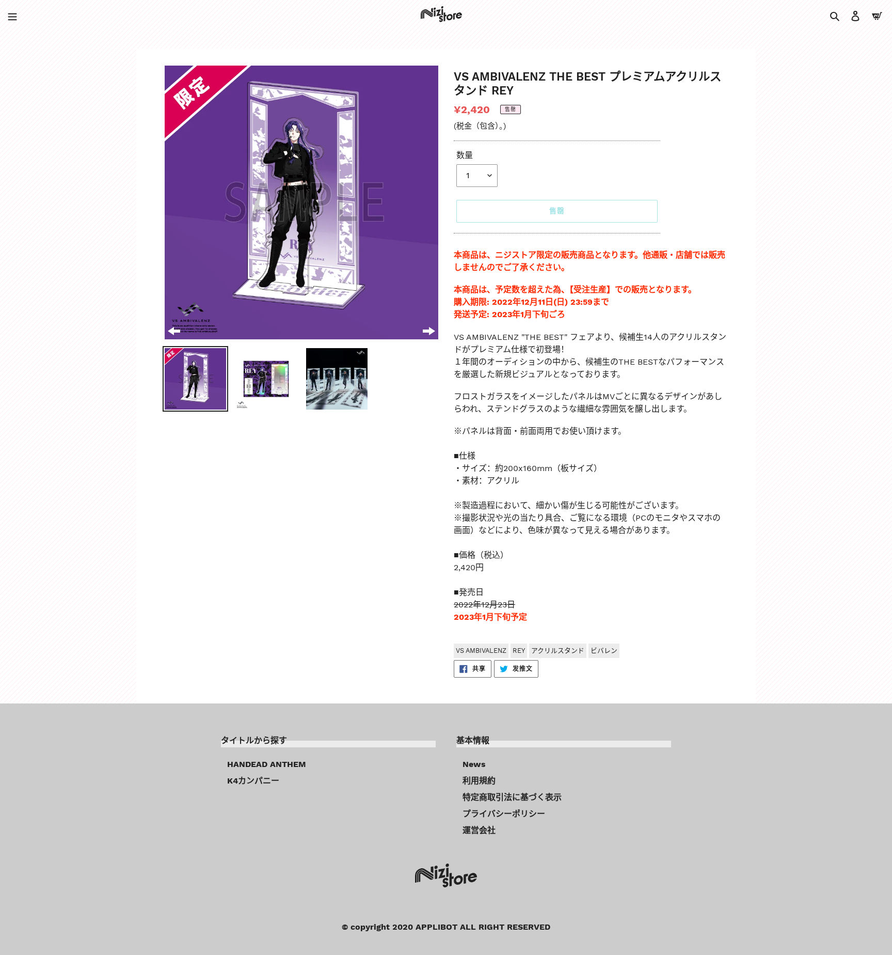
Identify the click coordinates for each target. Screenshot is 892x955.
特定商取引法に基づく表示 (512, 797)
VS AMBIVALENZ (481, 650)
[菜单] (12, 15)
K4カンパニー (253, 781)
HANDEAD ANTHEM (266, 764)
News (474, 764)
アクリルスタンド (557, 650)
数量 (464, 155)
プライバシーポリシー (504, 814)
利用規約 (479, 781)
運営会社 (479, 830)
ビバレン (604, 650)
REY (519, 650)
